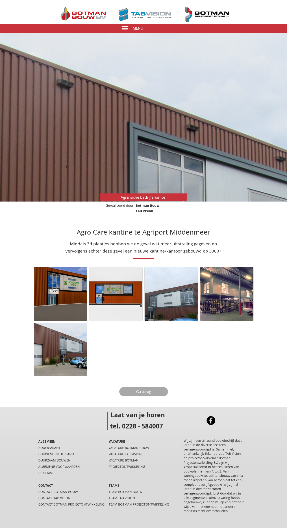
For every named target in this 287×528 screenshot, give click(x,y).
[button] (125, 28)
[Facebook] (211, 420)
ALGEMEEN (46, 441)
